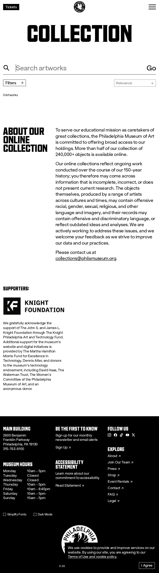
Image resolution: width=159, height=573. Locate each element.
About (112, 456)
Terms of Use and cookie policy (92, 557)
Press (112, 468)
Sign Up (61, 447)
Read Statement (68, 485)
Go (151, 68)
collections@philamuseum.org (85, 258)
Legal (112, 501)
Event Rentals (118, 481)
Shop (112, 475)
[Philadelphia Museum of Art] (79, 7)
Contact (114, 488)
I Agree (147, 565)
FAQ (111, 494)
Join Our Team (119, 462)
